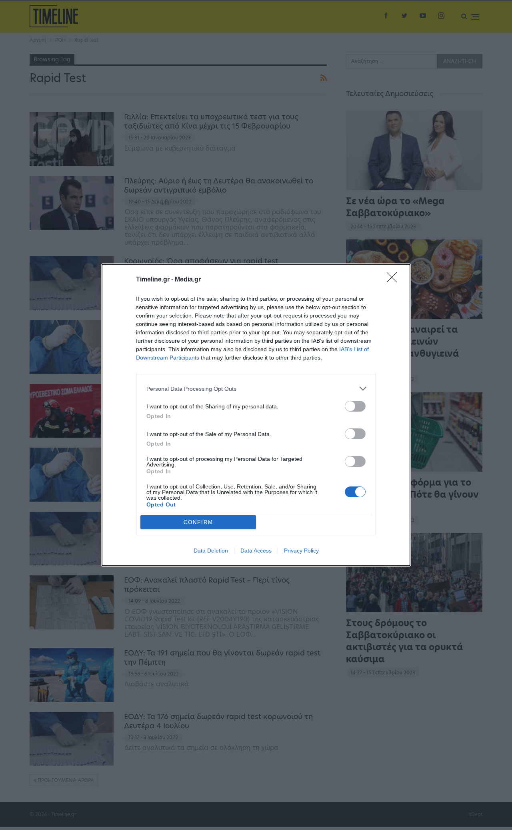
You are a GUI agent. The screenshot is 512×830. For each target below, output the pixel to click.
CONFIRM (198, 522)
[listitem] (256, 388)
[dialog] (256, 415)
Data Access (256, 550)
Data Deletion (211, 550)
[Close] (394, 279)
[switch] (355, 406)
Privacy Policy (301, 550)
